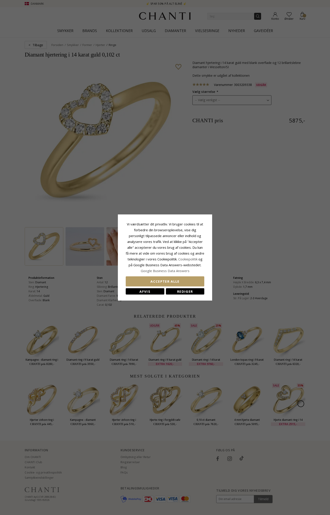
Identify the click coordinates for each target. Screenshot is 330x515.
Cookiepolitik (188, 259)
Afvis (144, 291)
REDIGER (185, 291)
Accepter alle (165, 281)
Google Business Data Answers (165, 270)
